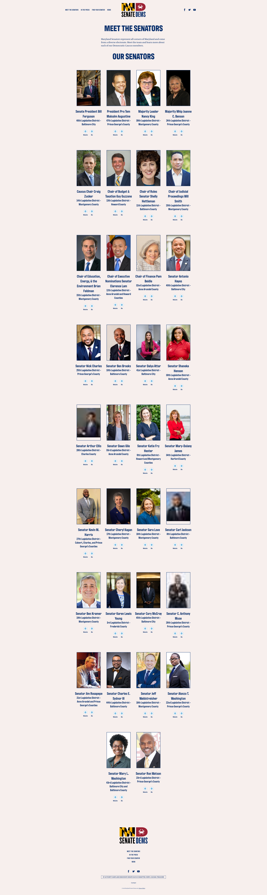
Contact (133, 883)
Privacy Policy (142, 888)
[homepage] (133, 9)
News (109, 10)
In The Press (85, 10)
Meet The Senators (72, 10)
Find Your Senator (98, 10)
